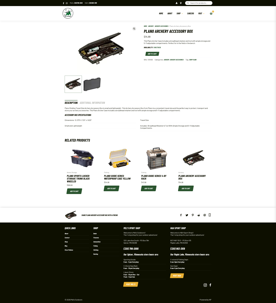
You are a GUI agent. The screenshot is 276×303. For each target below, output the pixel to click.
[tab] (71, 102)
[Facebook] (63, 3)
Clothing (95, 250)
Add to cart (152, 54)
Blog (66, 246)
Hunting (95, 254)
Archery (151, 26)
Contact (67, 238)
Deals (95, 233)
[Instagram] (67, 3)
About (66, 233)
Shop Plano (192, 60)
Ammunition (96, 242)
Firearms (96, 238)
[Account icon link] (177, 3)
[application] (181, 13)
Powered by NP (205, 300)
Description (71, 102)
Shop (66, 242)
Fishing (95, 246)
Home (145, 26)
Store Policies (69, 250)
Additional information (92, 102)
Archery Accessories (161, 26)
